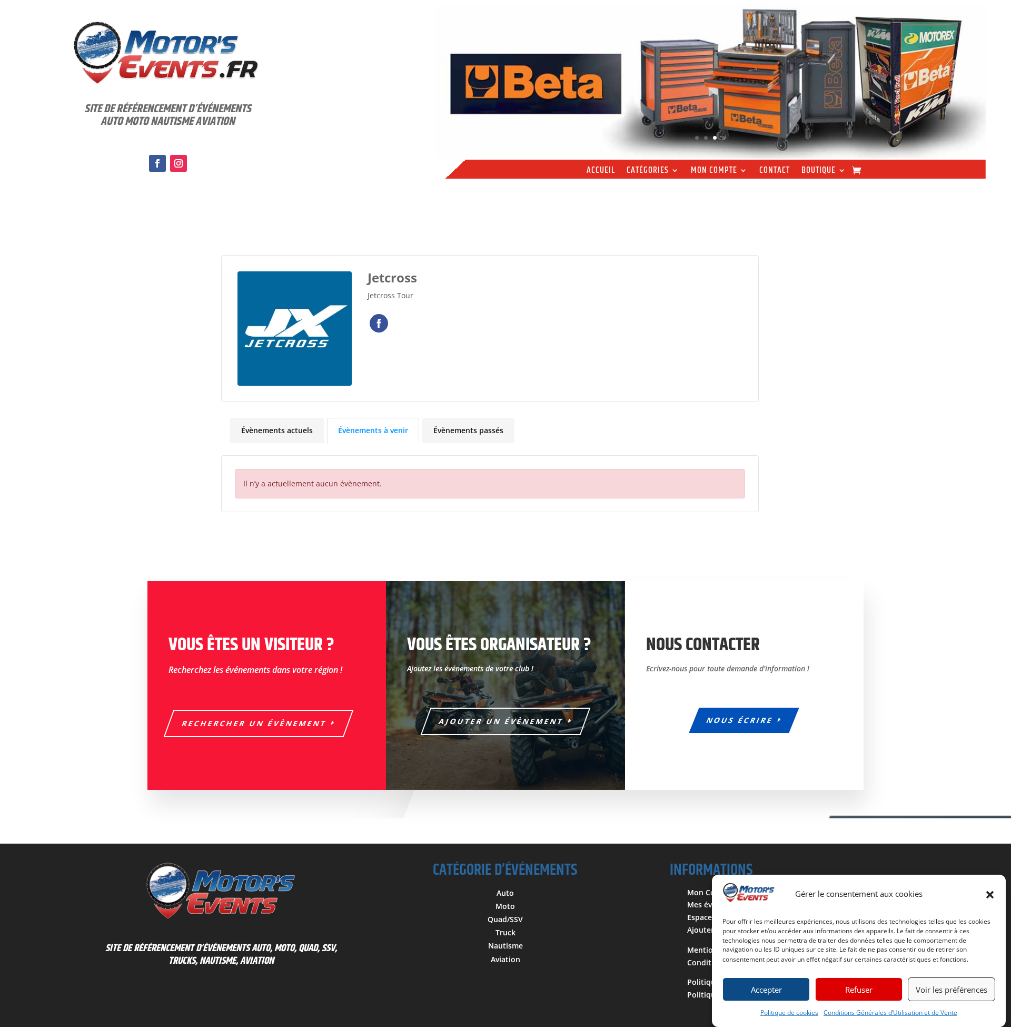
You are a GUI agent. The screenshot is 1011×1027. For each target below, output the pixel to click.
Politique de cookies (789, 1012)
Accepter (766, 989)
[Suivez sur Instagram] (178, 163)
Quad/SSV (505, 919)
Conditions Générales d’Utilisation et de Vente (890, 1012)
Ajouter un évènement (502, 721)
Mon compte (714, 172)
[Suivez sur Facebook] (157, 163)
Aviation (505, 959)
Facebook (379, 323)
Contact (774, 172)
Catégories (648, 172)
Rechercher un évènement (255, 723)
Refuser (859, 989)
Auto (505, 893)
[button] (990, 894)
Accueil (601, 172)
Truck (505, 932)
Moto (505, 906)
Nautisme (505, 946)
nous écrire (740, 720)
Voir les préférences (951, 989)
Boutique (818, 172)
